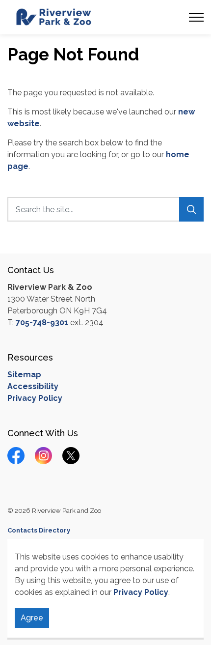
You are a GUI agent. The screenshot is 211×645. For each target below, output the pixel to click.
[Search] (191, 209)
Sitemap (24, 374)
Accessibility (32, 386)
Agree (32, 617)
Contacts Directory (38, 530)
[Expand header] (196, 17)
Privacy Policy (140, 592)
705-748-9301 (42, 322)
